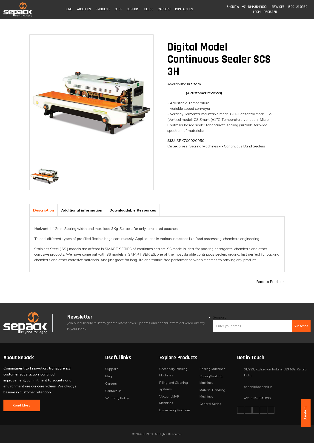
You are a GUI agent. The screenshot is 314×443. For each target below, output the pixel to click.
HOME (68, 9)
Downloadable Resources (132, 210)
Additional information (81, 210)
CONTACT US (184, 9)
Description (43, 210)
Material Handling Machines (212, 393)
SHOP (118, 9)
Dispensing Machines (175, 410)
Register (270, 12)
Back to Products (270, 281)
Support (219, 317)
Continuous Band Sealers (244, 146)
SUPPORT (133, 9)
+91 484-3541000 (254, 7)
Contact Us (113, 391)
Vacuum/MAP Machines (169, 399)
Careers (111, 383)
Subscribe (301, 326)
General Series (210, 404)
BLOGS (148, 9)
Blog (108, 376)
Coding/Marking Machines (211, 379)
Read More (22, 405)
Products (103, 9)
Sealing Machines (203, 146)
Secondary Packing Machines (173, 372)
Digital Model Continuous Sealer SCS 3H (219, 59)
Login (257, 12)
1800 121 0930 (297, 7)
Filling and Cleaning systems (173, 386)
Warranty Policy (117, 398)
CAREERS (164, 9)
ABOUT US (84, 9)
